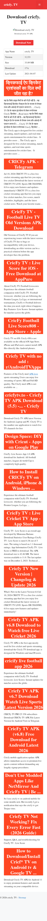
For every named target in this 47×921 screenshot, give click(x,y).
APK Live (33, 373)
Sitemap (22, 897)
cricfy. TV (11, 4)
